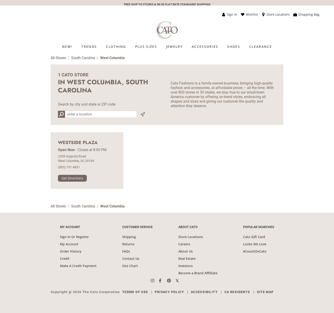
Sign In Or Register (74, 237)
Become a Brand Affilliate (197, 273)
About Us (185, 251)
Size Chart (130, 266)
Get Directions (72, 178)
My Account (69, 244)
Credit (65, 258)
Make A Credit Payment (78, 266)
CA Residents (237, 292)
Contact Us (130, 258)
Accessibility (204, 292)
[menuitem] (67, 46)
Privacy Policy (169, 292)
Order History (71, 251)
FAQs (126, 251)
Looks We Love (254, 244)
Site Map (265, 292)
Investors (185, 266)
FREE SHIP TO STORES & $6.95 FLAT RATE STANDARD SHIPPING (167, 4)
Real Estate (187, 258)
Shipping (129, 237)
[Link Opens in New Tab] (155, 281)
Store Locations (190, 237)
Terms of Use (135, 292)
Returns (128, 244)
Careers (184, 244)
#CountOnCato (255, 251)
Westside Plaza (78, 143)
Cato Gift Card (254, 237)
